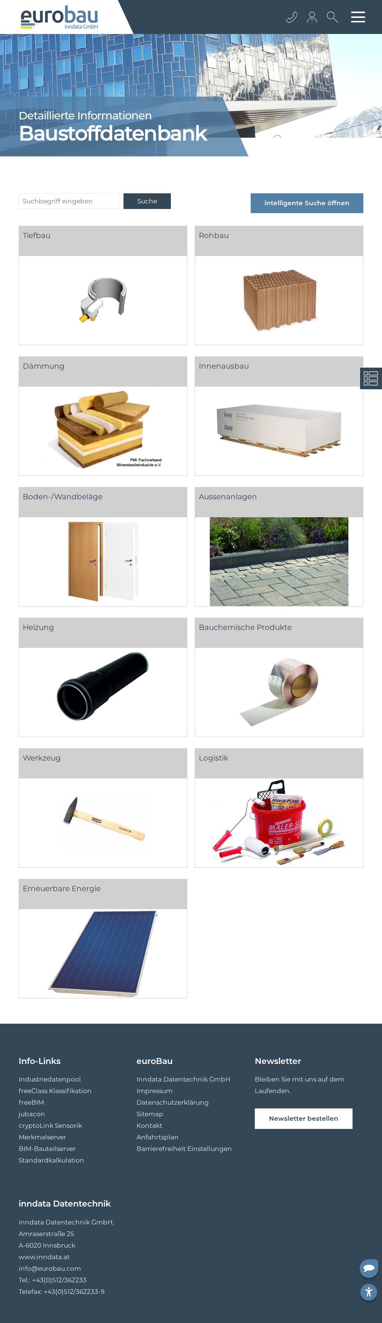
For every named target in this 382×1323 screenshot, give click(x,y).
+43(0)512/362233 (59, 1280)
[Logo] (59, 17)
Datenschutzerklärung (173, 1102)
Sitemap (150, 1114)
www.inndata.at (44, 1257)
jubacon (32, 1114)
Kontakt (149, 1125)
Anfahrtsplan (158, 1137)
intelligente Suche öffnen (307, 203)
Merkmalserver (42, 1137)
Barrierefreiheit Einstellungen (184, 1148)
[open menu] (358, 17)
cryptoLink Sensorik (50, 1125)
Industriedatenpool (50, 1079)
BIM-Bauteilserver (47, 1148)
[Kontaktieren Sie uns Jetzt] (291, 17)
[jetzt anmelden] (312, 17)
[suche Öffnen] (330, 23)
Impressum (155, 1091)
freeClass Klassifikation (55, 1091)
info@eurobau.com (50, 1268)
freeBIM (31, 1102)
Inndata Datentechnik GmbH (184, 1079)
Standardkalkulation (51, 1160)
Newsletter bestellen (303, 1118)
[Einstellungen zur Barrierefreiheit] (368, 1292)
